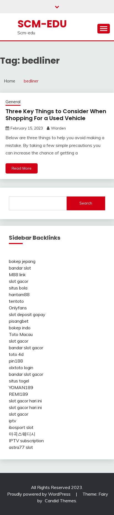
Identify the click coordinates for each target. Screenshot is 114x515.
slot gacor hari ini (25, 400)
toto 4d (16, 354)
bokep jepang (22, 261)
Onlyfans (18, 307)
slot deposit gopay (27, 314)
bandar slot (20, 268)
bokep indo (19, 327)
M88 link (17, 274)
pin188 (16, 361)
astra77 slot (21, 447)
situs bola (18, 288)
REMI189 (18, 394)
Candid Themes (60, 500)
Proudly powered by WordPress (39, 494)
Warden (58, 128)
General (13, 101)
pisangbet (18, 321)
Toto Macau (21, 334)
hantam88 (19, 294)
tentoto (16, 301)
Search (85, 203)
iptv (12, 420)
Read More (22, 168)
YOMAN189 (21, 387)
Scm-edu (42, 24)
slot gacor (18, 281)
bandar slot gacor (26, 347)
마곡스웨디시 (22, 434)
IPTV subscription (26, 440)
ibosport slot (21, 427)
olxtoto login (21, 367)
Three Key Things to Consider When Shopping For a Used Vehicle (56, 114)
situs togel (19, 381)
